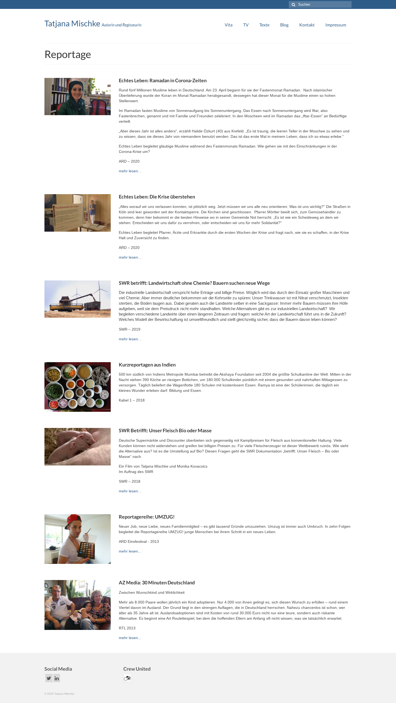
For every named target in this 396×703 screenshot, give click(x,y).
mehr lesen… (130, 171)
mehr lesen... (130, 551)
